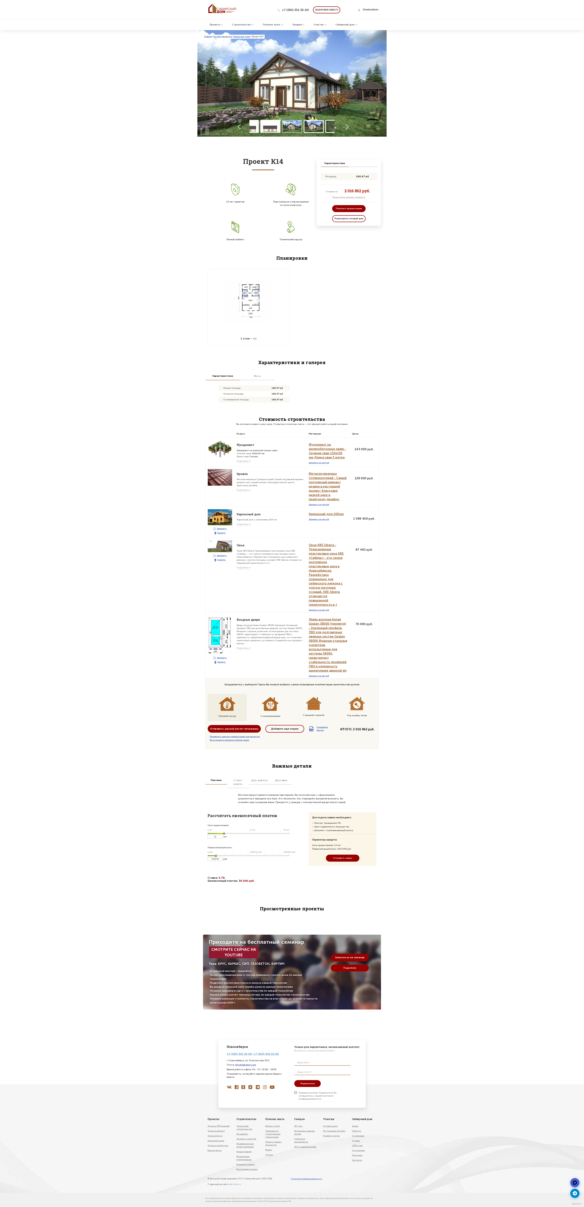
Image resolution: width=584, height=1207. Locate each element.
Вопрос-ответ (272, 1126)
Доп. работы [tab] (259, 780)
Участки (319, 24)
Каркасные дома (241, 36)
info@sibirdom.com (245, 1065)
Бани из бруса (214, 1150)
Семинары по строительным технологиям (272, 1134)
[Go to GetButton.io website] (577, 1204)
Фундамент (242, 1134)
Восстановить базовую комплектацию (229, 740)
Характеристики (334, 163)
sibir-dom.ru (235, 1184)
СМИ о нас (357, 1145)
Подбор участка (331, 1136)
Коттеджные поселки (334, 1131)
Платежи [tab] (216, 780)
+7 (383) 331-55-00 (295, 10)
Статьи (269, 1155)
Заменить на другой (319, 463)
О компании (358, 1136)
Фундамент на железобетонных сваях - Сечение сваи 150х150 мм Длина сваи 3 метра (327, 451)
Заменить (221, 529)
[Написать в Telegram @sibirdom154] (574, 1182)
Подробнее (349, 968)
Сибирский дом (345, 24)
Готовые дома (330, 1126)
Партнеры (357, 1155)
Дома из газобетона (218, 1145)
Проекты (215, 24)
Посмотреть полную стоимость (348, 197)
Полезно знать (272, 24)
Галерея (297, 24)
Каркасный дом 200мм (326, 514)
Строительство (241, 24)
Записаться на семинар (350, 957)
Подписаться (307, 1083)
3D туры (298, 1126)
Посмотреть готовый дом (348, 218)
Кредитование (244, 1152)
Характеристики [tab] (222, 375)
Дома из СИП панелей (218, 1126)
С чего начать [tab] (237, 782)
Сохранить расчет (319, 729)
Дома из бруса (215, 1136)
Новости (356, 1131)
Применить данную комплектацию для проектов (235, 736)
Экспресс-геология (246, 1139)
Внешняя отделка (245, 1164)
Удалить (221, 533)
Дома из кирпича (216, 1131)
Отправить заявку (342, 858)
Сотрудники (358, 1150)
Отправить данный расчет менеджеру (234, 728)
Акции (355, 1126)
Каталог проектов (222, 36)
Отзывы (356, 1141)
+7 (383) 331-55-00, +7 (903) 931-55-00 (253, 1054)
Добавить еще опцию (285, 728)
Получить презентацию (349, 208)
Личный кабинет (371, 9)
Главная (208, 36)
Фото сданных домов (305, 1147)
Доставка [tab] (281, 780)
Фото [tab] (257, 376)
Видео (268, 1150)
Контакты (357, 1160)
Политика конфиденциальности (306, 1179)
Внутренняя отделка (247, 1169)
